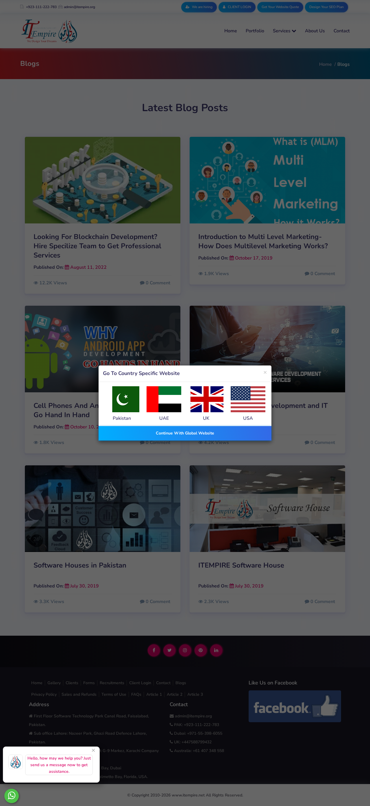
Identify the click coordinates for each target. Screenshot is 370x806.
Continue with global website (185, 433)
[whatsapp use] (11, 795)
